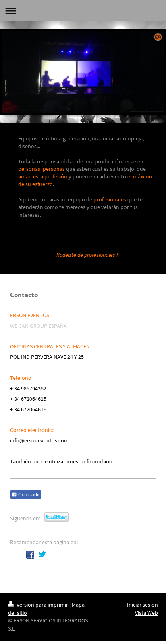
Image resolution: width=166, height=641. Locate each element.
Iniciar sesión (142, 604)
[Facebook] (30, 555)
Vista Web (146, 612)
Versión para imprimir (42, 604)
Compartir (28, 495)
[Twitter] (42, 555)
